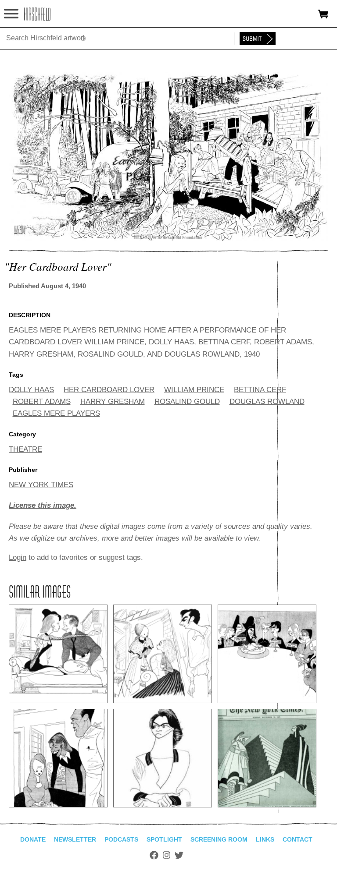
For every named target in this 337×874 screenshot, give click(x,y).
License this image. (42, 505)
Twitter (179, 855)
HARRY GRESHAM (112, 401)
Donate (33, 839)
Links (265, 839)
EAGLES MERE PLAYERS (56, 413)
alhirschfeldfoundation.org (37, 14)
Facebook (154, 855)
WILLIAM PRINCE (194, 390)
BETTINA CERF (260, 390)
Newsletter (75, 839)
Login (17, 557)
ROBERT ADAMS (42, 401)
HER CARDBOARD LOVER (109, 390)
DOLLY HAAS (31, 390)
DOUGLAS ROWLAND (267, 401)
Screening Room (218, 839)
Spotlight (164, 839)
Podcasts (121, 839)
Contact (297, 839)
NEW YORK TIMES (41, 485)
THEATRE (25, 449)
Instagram (166, 855)
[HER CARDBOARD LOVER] (168, 238)
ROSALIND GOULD (187, 401)
